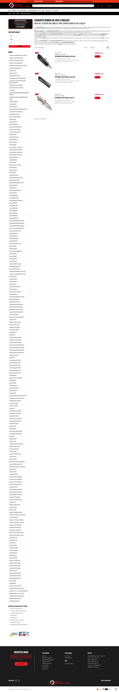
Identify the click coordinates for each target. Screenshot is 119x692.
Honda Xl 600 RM (13, 558)
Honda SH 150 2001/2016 (15, 418)
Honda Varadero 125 (14, 449)
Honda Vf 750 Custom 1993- (16, 464)
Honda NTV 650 (13, 390)
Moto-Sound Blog (69, 663)
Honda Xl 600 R (12, 555)
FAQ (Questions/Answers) (48, 659)
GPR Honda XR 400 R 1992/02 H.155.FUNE (65, 56)
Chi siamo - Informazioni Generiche (18, 610)
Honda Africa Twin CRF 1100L (16, 85)
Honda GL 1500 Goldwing (15, 342)
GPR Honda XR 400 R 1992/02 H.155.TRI (64, 97)
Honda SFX (11, 408)
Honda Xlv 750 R (13, 570)
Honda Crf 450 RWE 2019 (15, 68)
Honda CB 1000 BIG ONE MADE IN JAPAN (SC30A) (19, 93)
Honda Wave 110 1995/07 (15, 527)
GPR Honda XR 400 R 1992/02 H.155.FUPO (65, 77)
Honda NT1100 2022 (14, 388)
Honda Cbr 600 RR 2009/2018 (16, 228)
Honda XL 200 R (13, 545)
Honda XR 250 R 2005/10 (15, 575)
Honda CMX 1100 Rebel (14, 266)
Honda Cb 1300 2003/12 (15, 116)
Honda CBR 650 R (13, 236)
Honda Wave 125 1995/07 (15, 530)
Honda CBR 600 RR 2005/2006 (16, 223)
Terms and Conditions (47, 657)
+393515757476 (97, 665)
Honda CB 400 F (13, 134)
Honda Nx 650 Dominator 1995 (16, 398)
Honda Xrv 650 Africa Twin (15, 585)
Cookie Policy (13, 617)
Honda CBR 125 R (13, 203)
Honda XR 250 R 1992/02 (15, 573)
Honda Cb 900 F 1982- (14, 180)
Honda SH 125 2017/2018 (15, 413)
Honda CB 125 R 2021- (14, 114)
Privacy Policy (13, 615)
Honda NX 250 (12, 393)
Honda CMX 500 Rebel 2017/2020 (17, 271)
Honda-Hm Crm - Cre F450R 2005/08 (18, 591)
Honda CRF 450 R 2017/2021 (16, 309)
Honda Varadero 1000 (14, 446)
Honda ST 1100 (12, 441)
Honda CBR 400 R (13, 210)
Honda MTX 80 (12, 383)
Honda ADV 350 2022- (14, 75)
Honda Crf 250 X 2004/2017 (16, 63)
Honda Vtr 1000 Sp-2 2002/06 (16, 522)
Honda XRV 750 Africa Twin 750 (16, 588)
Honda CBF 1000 (13, 185)
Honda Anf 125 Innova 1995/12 (16, 87)
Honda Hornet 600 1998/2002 (16, 345)
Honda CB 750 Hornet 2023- (16, 177)
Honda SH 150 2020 (14, 423)
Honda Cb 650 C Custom (15, 165)
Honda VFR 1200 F (13, 474)
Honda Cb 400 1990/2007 (15, 127)
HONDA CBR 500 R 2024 (15, 598)
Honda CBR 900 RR (13, 238)
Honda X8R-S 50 (13, 537)
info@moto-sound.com (93, 667)
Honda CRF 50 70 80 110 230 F (16, 312)
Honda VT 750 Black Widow (15, 512)
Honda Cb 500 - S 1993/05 (15, 147)
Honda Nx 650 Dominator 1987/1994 (17, 395)
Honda (10, 52)
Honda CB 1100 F (13, 106)
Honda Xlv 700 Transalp (14, 568)
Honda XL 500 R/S (13, 550)
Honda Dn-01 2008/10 (14, 327)
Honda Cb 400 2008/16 (15, 129)
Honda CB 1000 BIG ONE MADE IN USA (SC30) (18, 98)
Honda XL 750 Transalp (14, 560)
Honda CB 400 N (13, 139)
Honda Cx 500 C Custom (15, 322)
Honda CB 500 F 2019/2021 (15, 154)
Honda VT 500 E (13, 507)
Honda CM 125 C (13, 261)
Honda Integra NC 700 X (15, 365)
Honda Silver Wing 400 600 (15, 431)
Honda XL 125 (12, 542)
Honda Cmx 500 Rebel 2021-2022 (17, 274)
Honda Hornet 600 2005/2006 (16, 350)
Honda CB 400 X (13, 142)
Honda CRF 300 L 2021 (14, 302)
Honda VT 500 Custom (14, 504)
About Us (44, 656)
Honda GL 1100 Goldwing (15, 337)
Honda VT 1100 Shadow (14, 497)
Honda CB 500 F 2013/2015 (15, 149)
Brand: (56, 52)
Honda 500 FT (12, 70)
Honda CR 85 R (12, 284)
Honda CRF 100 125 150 (14, 286)
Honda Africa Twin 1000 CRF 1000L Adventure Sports (17, 81)
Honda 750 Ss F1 (13, 73)
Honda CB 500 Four (14, 157)
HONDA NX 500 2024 (14, 601)
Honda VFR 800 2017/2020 (15, 494)
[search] (92, 5)
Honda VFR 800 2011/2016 (15, 492)
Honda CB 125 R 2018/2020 (15, 111)
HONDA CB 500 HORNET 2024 (16, 596)
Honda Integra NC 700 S (15, 362)
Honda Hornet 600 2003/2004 (16, 347)
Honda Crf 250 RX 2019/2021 (16, 58)
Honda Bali (11, 90)
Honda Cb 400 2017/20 (14, 132)
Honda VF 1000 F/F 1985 (15, 454)
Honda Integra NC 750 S (15, 370)
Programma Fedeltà (15, 622)
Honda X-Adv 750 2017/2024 (16, 532)
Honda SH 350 (12, 428)
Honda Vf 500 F (13, 459)
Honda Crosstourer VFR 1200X (16, 317)
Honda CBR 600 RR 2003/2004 (16, 220)
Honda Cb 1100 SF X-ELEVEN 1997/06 (18, 109)
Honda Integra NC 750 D (15, 367)
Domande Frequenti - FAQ (16, 613)
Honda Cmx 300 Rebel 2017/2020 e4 (18, 55)
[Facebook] (16, 680)
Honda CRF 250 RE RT (14, 299)
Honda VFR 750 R (13, 487)
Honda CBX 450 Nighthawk (15, 251)
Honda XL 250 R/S (13, 547)
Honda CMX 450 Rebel (14, 269)
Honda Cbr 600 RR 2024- (15, 231)
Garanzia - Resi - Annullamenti (17, 620)
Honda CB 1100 (12, 104)
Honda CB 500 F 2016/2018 (15, 152)
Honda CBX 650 (13, 256)
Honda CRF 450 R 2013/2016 (16, 307)
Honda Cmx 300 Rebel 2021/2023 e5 (18, 65)
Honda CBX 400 (13, 248)
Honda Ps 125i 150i (13, 405)
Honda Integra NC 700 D (15, 360)
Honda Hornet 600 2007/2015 (16, 352)
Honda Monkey (12, 375)
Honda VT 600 (12, 509)
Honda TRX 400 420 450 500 (16, 444)
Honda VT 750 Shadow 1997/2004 (17, 515)
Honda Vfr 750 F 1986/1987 (15, 476)
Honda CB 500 (12, 144)
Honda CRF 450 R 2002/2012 (16, 304)
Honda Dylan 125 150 (14, 329)
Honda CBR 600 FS (13, 218)
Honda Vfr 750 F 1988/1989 (15, 479)
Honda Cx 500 (12, 319)
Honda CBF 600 (13, 193)
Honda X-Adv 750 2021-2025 (16, 535)
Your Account (68, 656)
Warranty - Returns (46, 661)
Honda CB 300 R (13, 122)
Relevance (93, 47)
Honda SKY (12, 436)
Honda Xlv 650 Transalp (14, 565)
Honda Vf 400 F (13, 456)
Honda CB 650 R (13, 170)
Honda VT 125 (12, 502)
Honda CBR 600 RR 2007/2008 (16, 225)
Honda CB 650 (12, 162)
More (97, 56)
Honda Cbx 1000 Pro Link (15, 243)
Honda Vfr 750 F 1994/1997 (15, 484)
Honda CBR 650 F (13, 233)
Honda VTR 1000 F (13, 517)
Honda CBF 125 (12, 187)
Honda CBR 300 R (13, 208)
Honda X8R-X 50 (13, 540)
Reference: (57, 54)
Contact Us (44, 669)
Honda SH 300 (12, 426)
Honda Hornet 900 (13, 355)
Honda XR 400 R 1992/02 (15, 578)
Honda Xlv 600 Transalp (14, 563)
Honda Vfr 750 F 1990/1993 (15, 482)
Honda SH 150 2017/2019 (15, 421)
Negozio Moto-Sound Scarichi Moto (18, 624)
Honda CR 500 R (13, 281)
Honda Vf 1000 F (13, 451)
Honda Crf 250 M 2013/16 (15, 291)
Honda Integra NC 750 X (15, 373)
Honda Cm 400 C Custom (15, 263)
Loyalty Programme (46, 663)
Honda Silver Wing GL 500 (15, 433)
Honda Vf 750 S (13, 471)
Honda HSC (12, 357)
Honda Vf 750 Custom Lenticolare (17, 466)
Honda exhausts (69, 44)
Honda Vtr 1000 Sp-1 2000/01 (16, 520)
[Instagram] (19, 680)
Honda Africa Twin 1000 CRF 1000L (17, 78)
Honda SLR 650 (13, 438)
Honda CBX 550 (13, 253)
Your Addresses (68, 657)
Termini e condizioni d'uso (16, 608)
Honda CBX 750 (13, 258)
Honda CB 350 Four (13, 124)
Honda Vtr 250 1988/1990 (15, 525)
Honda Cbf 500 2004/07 (15, 190)
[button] (21, 664)
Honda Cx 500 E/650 (14, 324)
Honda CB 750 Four (13, 175)
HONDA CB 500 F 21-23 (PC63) (16, 593)
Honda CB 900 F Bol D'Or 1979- (16, 182)
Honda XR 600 (12, 580)
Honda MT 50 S (12, 380)
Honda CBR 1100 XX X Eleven (16, 200)
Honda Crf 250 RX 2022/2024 (16, 60)
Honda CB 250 (12, 119)
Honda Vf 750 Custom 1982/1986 (17, 461)
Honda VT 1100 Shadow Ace (15, 499)
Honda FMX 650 (13, 332)
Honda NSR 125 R (13, 385)
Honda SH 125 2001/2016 (15, 411)
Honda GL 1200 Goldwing (15, 340)
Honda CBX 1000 (13, 241)
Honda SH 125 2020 (14, 416)
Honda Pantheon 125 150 (15, 400)
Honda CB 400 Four (14, 137)
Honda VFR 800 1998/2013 (15, 489)
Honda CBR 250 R (13, 205)
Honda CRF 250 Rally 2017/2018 (16, 296)
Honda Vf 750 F (12, 469)
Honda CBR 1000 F (13, 195)
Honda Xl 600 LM (13, 553)
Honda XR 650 (12, 583)
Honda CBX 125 (12, 246)
